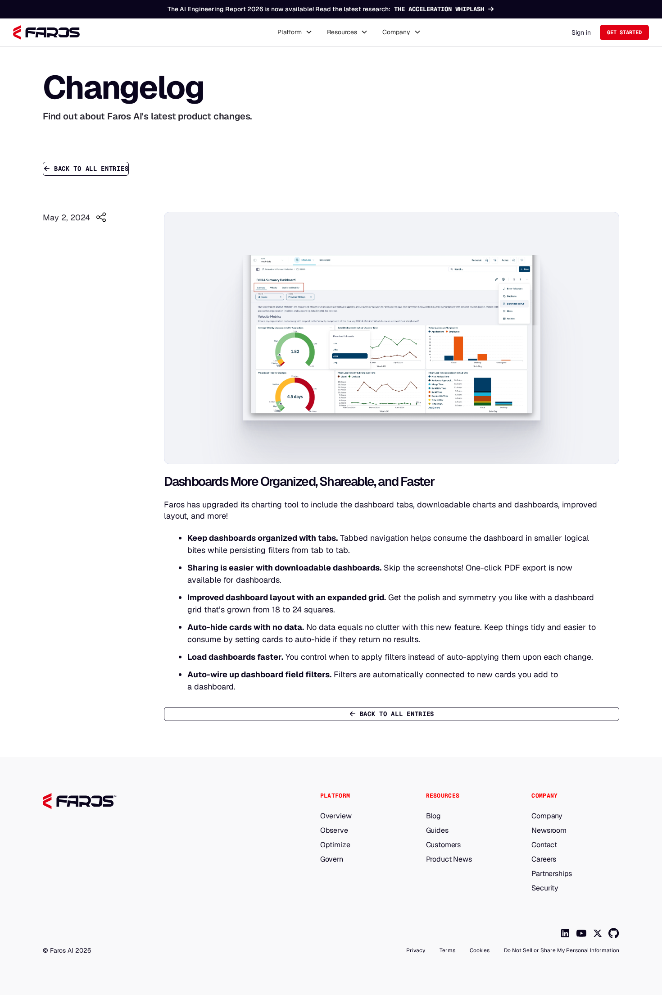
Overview (336, 816)
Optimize (335, 845)
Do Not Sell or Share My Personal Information (561, 950)
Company (546, 816)
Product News (449, 859)
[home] (46, 32)
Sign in (581, 32)
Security (544, 888)
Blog (433, 816)
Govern (331, 859)
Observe (334, 830)
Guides (437, 830)
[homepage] (155, 801)
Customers (443, 845)
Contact (544, 845)
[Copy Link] (100, 217)
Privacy (415, 950)
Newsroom (549, 830)
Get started (624, 32)
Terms (447, 950)
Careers (543, 859)
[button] (295, 32)
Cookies (480, 950)
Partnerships (551, 873)
